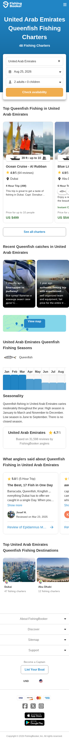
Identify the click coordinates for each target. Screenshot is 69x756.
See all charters (34, 231)
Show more (14, 505)
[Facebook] (25, 706)
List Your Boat (35, 669)
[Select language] (41, 681)
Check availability (34, 92)
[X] (33, 706)
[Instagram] (41, 706)
